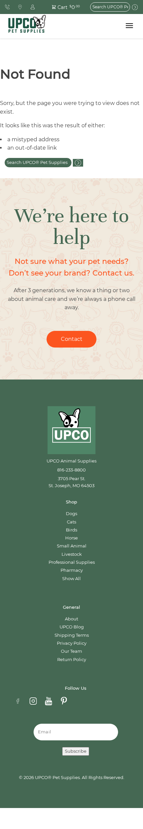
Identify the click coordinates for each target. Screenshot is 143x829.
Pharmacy (72, 570)
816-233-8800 (71, 469)
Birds (71, 529)
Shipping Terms (72, 635)
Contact (71, 339)
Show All (71, 578)
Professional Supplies (72, 562)
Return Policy (71, 659)
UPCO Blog (72, 626)
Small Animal (71, 545)
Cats (71, 521)
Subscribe (75, 751)
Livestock (72, 554)
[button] (62, 7)
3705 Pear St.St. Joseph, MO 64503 (71, 482)
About (71, 618)
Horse (71, 537)
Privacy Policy (71, 643)
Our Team (71, 651)
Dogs (71, 513)
